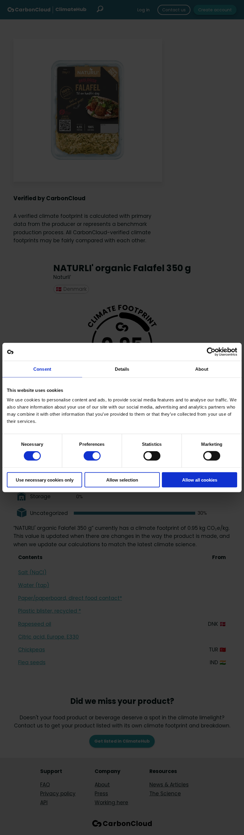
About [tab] (201, 369)
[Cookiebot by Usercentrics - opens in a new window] (211, 351)
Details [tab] (122, 369)
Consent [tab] (42, 369)
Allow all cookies (199, 479)
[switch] (92, 456)
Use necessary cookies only (44, 479)
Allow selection (122, 479)
